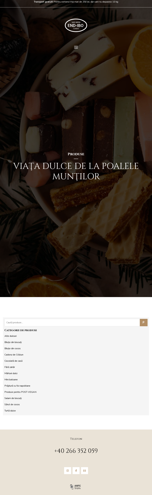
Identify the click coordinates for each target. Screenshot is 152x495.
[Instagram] (67, 470)
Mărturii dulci (10, 373)
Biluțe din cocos (12, 348)
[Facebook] (76, 470)
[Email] (84, 470)
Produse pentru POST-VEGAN (20, 392)
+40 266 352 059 (76, 451)
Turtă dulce (10, 410)
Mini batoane (11, 379)
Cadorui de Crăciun (13, 354)
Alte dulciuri (10, 336)
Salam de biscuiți (13, 398)
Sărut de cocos (12, 404)
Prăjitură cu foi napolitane (17, 385)
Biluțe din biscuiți (13, 342)
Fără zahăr (9, 367)
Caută (144, 322)
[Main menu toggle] (76, 47)
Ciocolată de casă (13, 361)
